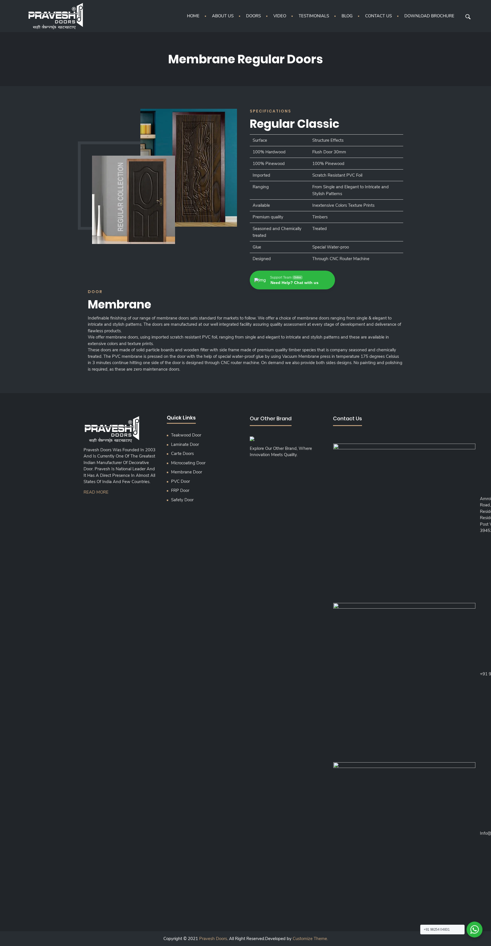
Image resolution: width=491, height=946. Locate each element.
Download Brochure (429, 16)
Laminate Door (185, 444)
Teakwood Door (186, 435)
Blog (347, 16)
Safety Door (182, 500)
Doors (253, 16)
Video (279, 16)
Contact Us (378, 16)
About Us (223, 16)
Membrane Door (186, 472)
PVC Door (180, 481)
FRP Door (180, 490)
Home (193, 16)
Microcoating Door (188, 463)
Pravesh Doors (213, 938)
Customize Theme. (310, 938)
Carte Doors (182, 453)
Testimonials (314, 16)
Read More (96, 492)
